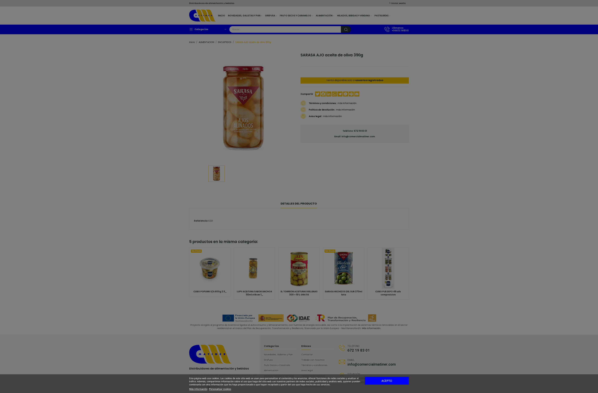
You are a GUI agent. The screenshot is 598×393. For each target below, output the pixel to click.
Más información (198, 389)
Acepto (387, 381)
